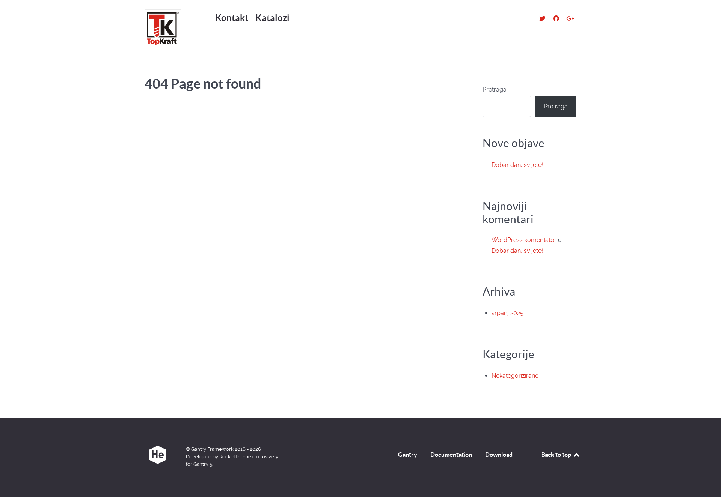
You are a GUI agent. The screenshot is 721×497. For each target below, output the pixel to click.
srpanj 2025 (507, 313)
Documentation (451, 454)
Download (499, 454)
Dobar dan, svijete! (517, 164)
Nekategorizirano (515, 375)
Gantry (407, 454)
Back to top (556, 454)
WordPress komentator (524, 239)
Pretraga (495, 89)
